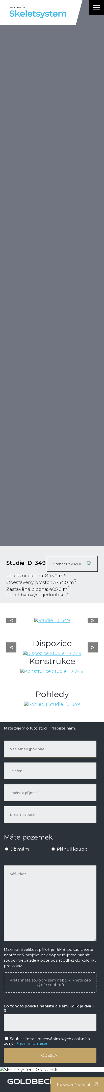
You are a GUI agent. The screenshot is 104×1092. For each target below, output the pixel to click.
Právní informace (31, 1043)
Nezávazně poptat (73, 1084)
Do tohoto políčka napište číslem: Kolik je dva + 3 (49, 1008)
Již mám (19, 849)
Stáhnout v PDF (68, 564)
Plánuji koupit (71, 849)
